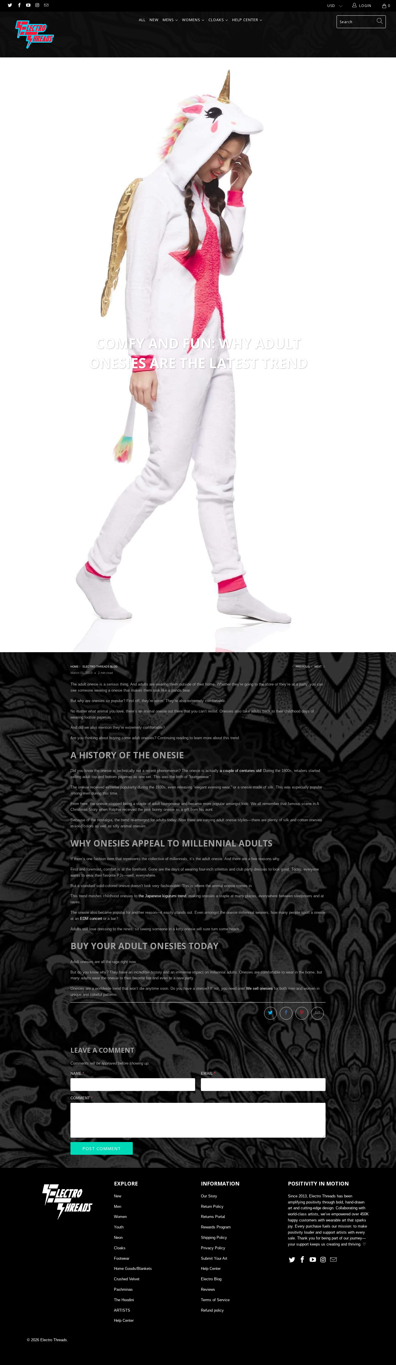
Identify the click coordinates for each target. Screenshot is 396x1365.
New (117, 1196)
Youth (118, 1227)
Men (117, 1206)
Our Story (209, 1196)
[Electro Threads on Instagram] (36, 6)
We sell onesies (259, 988)
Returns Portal (213, 1216)
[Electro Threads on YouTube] (28, 6)
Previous (302, 666)
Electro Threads (53, 1340)
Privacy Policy (213, 1248)
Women (120, 1216)
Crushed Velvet (126, 1279)
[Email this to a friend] (317, 1013)
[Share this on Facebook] (286, 1013)
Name (77, 1073)
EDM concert (91, 918)
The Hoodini (124, 1300)
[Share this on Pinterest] (301, 1013)
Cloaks (120, 1248)
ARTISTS (122, 1310)
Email (208, 1073)
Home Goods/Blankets (133, 1268)
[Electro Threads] (34, 34)
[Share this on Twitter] (270, 1013)
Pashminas (123, 1289)
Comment (81, 1098)
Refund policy (212, 1310)
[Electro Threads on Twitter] (9, 6)
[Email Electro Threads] (45, 6)
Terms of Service (215, 1300)
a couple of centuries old (240, 770)
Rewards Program (216, 1227)
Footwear (121, 1258)
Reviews (208, 1289)
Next (319, 666)
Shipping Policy (214, 1237)
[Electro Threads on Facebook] (18, 6)
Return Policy (212, 1206)
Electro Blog (211, 1279)
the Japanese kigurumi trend (162, 896)
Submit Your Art (214, 1258)
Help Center (124, 1320)
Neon (118, 1237)
